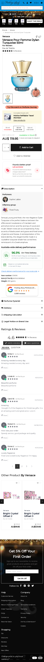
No (40, 658)
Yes (35, 658)
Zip (2, 633)
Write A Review (14, 343)
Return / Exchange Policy (9, 605)
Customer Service (7, 596)
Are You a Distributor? (28, 622)
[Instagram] (25, 586)
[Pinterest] (29, 586)
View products (19, 120)
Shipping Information (8, 600)
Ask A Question (33, 343)
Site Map (4, 646)
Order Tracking (6, 609)
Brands (4, 30)
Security (23, 617)
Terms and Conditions (28, 605)
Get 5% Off (22, 578)
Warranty (24, 609)
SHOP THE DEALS (34, 21)
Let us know (18, 167)
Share (5, 368)
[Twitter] (40, 37)
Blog (22, 600)
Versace (12, 30)
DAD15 (14, 14)
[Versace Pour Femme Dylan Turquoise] (8, 99)
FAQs (3, 613)
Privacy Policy (25, 613)
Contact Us (5, 617)
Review (5, 347)
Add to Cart (27, 147)
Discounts (4, 638)
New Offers (5, 650)
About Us (24, 596)
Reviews (4, 642)
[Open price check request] (37, 170)
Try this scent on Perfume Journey (22, 107)
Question (15, 347)
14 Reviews (17, 51)
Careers (23, 626)
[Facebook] (36, 37)
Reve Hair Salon (6, 622)
